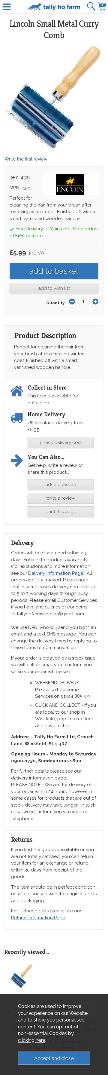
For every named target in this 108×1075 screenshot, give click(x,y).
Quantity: (56, 302)
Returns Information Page (38, 917)
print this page (61, 511)
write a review (60, 498)
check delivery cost (61, 442)
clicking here (31, 1040)
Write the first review (25, 159)
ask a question (60, 484)
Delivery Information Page (55, 573)
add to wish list (54, 288)
